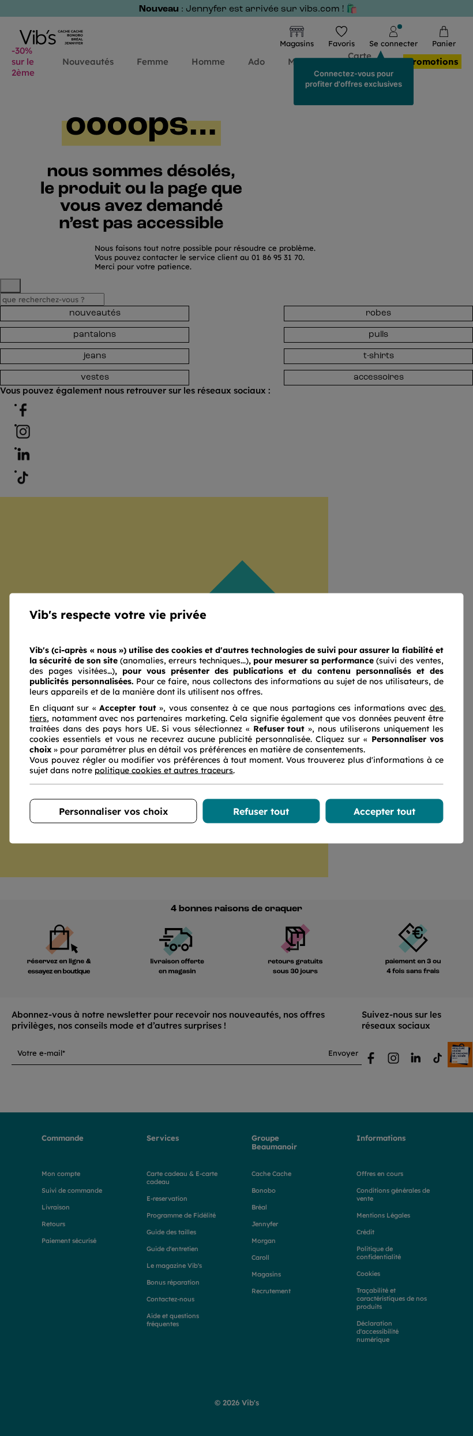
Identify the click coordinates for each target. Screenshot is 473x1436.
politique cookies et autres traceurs (164, 770)
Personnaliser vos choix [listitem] (113, 811)
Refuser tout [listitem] (261, 811)
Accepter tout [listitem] (384, 811)
